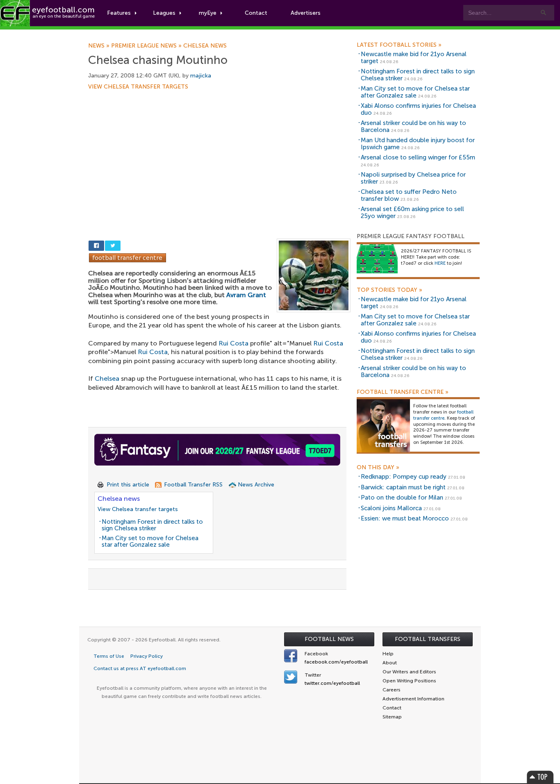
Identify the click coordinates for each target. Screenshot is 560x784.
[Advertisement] (219, 150)
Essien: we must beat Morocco (405, 518)
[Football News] (48, 13)
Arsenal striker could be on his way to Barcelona (413, 126)
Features (119, 12)
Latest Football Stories (399, 45)
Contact (256, 12)
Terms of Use (108, 656)
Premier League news (147, 46)
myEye (207, 12)
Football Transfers (427, 639)
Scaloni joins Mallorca (391, 508)
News (99, 46)
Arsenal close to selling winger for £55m (418, 157)
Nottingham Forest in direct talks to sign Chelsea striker (152, 525)
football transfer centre (443, 415)
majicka (200, 75)
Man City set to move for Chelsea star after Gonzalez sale (150, 541)
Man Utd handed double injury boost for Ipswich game (418, 143)
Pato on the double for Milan (402, 497)
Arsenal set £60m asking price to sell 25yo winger (412, 212)
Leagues (164, 12)
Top (540, 776)
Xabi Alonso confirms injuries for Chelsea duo (418, 109)
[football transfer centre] (383, 425)
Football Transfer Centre (402, 392)
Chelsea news (205, 46)
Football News (329, 639)
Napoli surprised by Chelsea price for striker (413, 178)
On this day (378, 468)
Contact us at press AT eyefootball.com (139, 668)
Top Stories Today (389, 290)
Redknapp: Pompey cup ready (403, 476)
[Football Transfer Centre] (127, 257)
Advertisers (306, 12)
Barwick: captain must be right (403, 487)
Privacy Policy (146, 656)
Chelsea (107, 378)
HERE (440, 263)
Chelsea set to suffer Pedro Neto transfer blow (409, 195)
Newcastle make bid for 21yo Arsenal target (414, 57)
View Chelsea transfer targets (138, 87)
